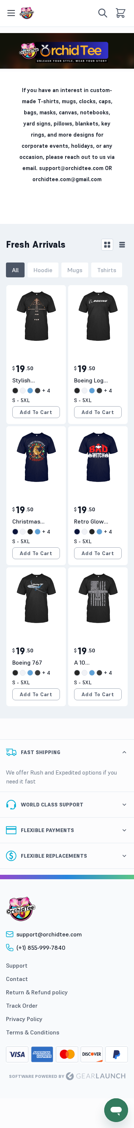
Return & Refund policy (37, 992)
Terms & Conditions (32, 1032)
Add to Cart (36, 412)
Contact (17, 978)
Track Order (22, 1005)
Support (17, 965)
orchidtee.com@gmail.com (67, 179)
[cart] (120, 13)
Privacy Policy (24, 1019)
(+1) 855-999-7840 (41, 947)
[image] (26, 13)
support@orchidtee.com (71, 168)
